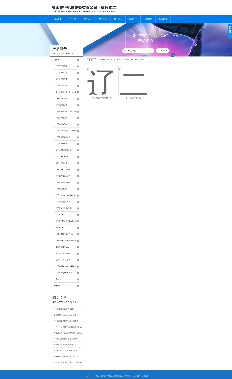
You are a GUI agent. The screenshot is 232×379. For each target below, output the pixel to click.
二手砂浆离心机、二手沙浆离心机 (67, 112)
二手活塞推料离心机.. (133, 98)
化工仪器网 (136, 376)
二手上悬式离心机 (62, 156)
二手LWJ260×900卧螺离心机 (66, 195)
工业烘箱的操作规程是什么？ (65, 315)
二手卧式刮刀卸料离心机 (64, 273)
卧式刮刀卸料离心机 (63, 253)
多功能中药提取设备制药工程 (65, 345)
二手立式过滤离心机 (63, 176)
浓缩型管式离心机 (62, 247)
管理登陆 (145, 376)
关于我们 (73, 19)
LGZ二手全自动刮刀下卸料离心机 (67, 132)
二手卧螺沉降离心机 (63, 137)
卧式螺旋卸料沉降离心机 (64, 234)
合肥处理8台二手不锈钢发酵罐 (65, 351)
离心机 (58, 279)
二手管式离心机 (61, 124)
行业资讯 (118, 19)
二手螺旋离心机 (61, 105)
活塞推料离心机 (61, 163)
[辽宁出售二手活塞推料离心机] (101, 77)
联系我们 (163, 19)
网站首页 (57, 19)
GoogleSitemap (89, 376)
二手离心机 (60, 215)
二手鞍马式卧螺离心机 (64, 208)
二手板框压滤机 (61, 98)
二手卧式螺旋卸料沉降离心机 (66, 240)
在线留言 (148, 19)
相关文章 (59, 298)
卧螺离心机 (60, 228)
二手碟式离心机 (61, 79)
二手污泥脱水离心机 (63, 202)
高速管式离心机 (61, 118)
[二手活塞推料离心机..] (133, 77)
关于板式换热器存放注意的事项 (66, 321)
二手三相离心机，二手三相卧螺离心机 (67, 93)
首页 (112, 59)
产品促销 (103, 19)
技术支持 (133, 19)
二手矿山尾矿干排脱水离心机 (66, 221)
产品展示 (88, 19)
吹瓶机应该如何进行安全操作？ (66, 356)
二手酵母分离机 (61, 144)
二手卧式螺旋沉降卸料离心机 (66, 266)
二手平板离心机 (61, 73)
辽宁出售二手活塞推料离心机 (101, 98)
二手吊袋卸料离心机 (63, 182)
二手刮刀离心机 (61, 66)
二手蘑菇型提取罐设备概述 (64, 309)
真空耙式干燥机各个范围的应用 (66, 339)
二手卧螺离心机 (61, 189)
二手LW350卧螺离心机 (64, 150)
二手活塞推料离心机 (63, 169)
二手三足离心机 (61, 85)
